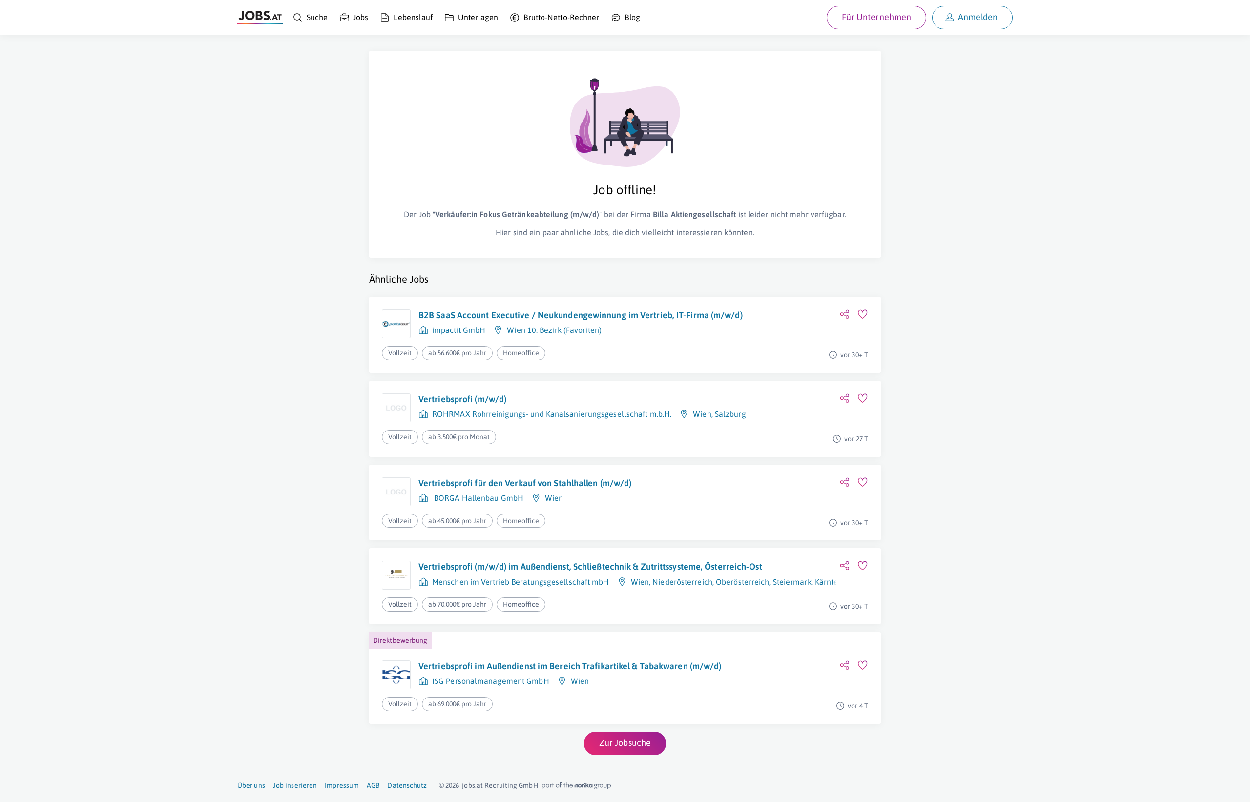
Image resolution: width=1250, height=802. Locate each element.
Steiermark (792, 581)
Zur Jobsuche (625, 743)
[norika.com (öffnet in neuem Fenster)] (576, 785)
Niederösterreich (682, 581)
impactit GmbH (458, 330)
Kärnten (829, 581)
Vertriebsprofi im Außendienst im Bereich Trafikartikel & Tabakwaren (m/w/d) (570, 666)
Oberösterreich (742, 581)
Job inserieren (295, 785)
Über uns (251, 785)
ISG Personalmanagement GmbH (490, 681)
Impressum (342, 785)
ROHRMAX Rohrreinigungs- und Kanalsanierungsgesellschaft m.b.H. (551, 414)
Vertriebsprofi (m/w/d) (462, 399)
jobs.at (472, 785)
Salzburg (730, 414)
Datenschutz (407, 785)
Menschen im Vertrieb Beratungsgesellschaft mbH (520, 581)
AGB (373, 785)
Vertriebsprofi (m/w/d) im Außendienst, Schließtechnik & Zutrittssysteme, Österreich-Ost (590, 566)
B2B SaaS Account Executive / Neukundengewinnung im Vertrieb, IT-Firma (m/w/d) (580, 315)
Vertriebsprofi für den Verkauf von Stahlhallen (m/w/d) (524, 483)
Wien (702, 414)
